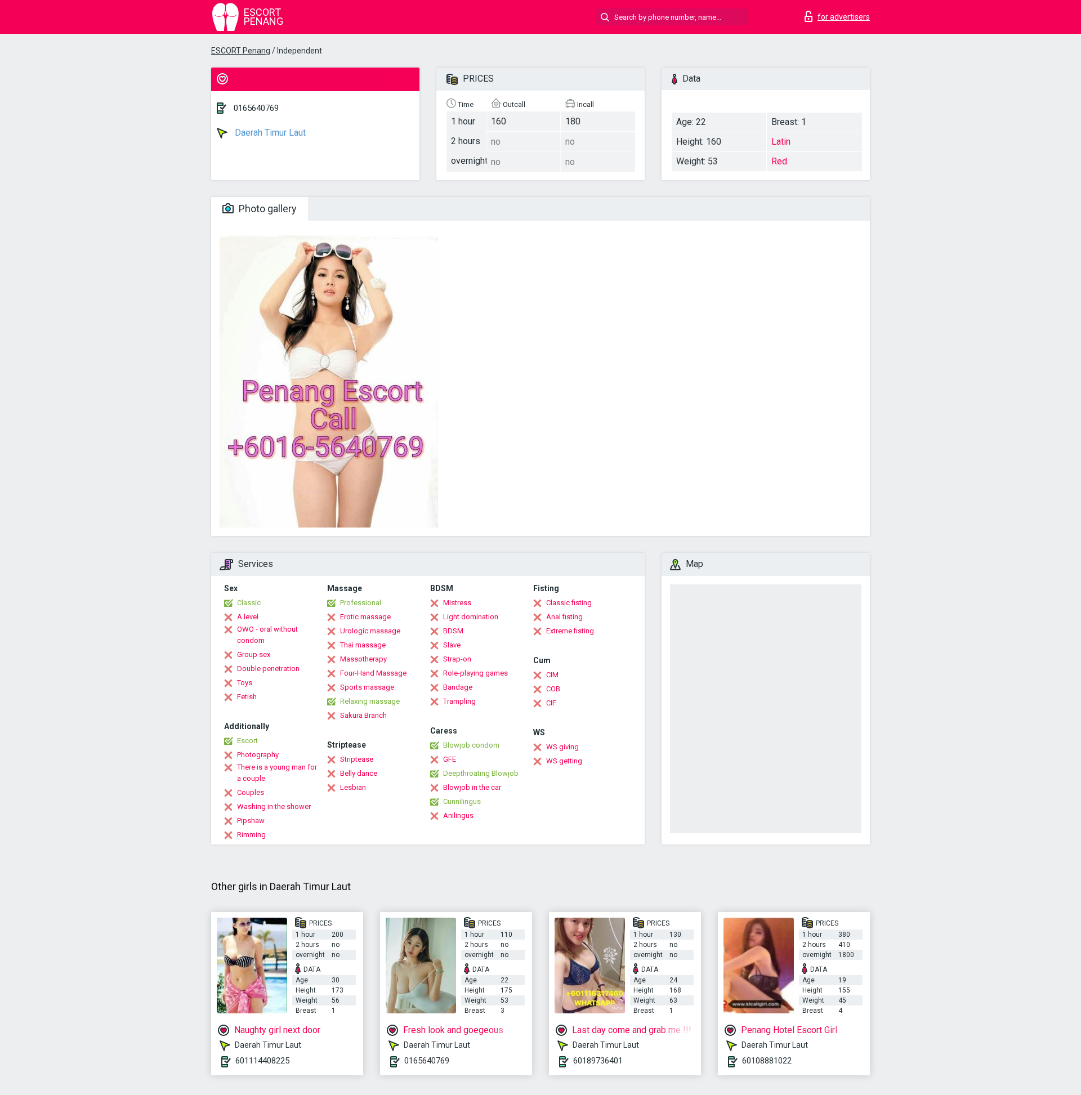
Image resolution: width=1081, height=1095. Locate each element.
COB (553, 689)
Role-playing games (475, 673)
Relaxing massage (370, 701)
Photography (258, 754)
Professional (360, 602)
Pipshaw (251, 820)
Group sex (253, 654)
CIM (552, 675)
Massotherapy (363, 659)
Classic (249, 602)
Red (779, 161)
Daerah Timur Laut (269, 132)
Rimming (251, 834)
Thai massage (363, 645)
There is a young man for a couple (277, 773)
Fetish (247, 696)
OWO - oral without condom (267, 635)
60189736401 (598, 1061)
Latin (780, 141)
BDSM (453, 631)
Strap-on (457, 659)
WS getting (564, 761)
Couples (250, 792)
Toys (244, 682)
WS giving (562, 747)
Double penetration (268, 668)
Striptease (356, 759)
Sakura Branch (363, 715)
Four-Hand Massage (373, 673)
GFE (449, 759)
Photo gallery (266, 208)
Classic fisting (569, 602)
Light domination (470, 617)
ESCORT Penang (240, 50)
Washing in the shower (274, 806)
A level (247, 617)
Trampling (459, 701)
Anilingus (458, 815)
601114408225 (262, 1061)
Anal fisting (564, 617)
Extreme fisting (570, 631)
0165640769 (256, 108)
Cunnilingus (462, 801)
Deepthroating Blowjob (481, 773)
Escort (247, 740)
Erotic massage (365, 617)
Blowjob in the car (472, 787)
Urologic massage (370, 631)
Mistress (457, 602)
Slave (452, 645)
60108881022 (767, 1061)
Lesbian (353, 787)
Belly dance (358, 773)
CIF (551, 703)
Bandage (457, 687)
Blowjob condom (471, 745)
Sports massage (367, 687)
